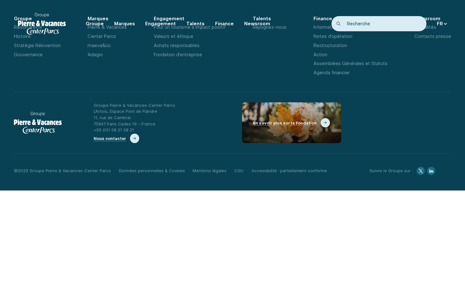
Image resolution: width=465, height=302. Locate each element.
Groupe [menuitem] (95, 23)
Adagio (95, 54)
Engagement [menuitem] (160, 23)
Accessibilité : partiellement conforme (289, 170)
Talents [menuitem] (195, 23)
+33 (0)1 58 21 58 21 (114, 130)
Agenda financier (331, 72)
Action (320, 54)
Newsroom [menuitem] (257, 23)
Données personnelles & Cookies (152, 170)
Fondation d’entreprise (178, 54)
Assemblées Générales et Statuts (350, 63)
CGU (239, 170)
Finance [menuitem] (224, 23)
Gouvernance (28, 54)
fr (440, 24)
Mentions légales (209, 170)
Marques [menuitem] (124, 23)
